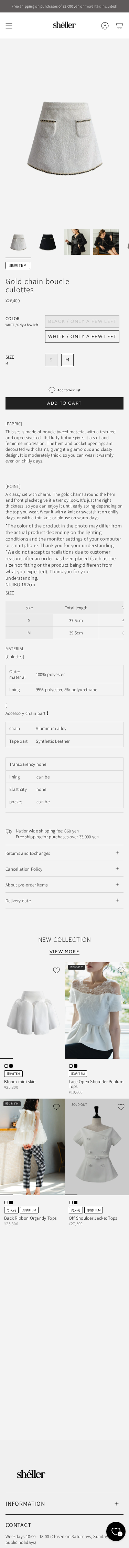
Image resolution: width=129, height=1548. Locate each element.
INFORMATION (25, 1503)
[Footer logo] (31, 1474)
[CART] (119, 25)
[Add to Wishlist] (56, 970)
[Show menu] (9, 25)
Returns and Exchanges (28, 853)
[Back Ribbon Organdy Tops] (32, 1147)
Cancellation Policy (24, 869)
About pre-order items (26, 884)
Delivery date (18, 900)
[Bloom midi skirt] (32, 1010)
